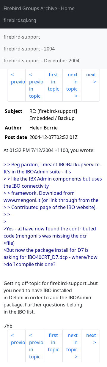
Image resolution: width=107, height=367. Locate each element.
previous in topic (36, 88)
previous (18, 81)
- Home (39, 8)
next (91, 74)
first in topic (53, 81)
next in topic (72, 81)
